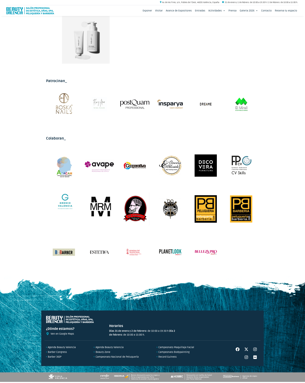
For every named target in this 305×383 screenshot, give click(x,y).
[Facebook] (237, 349)
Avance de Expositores (179, 10)
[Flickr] (255, 357)
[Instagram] (255, 349)
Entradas (200, 10)
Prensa (232, 10)
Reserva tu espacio (286, 10)
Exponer (147, 10)
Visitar (159, 10)
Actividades (215, 10)
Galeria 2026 (247, 10)
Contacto (266, 10)
